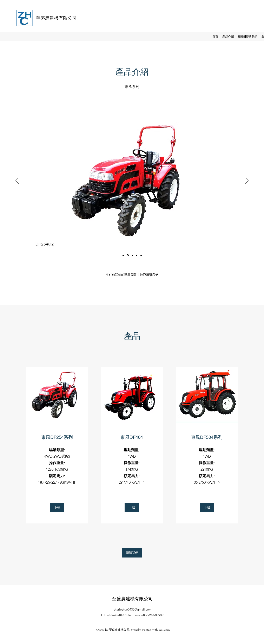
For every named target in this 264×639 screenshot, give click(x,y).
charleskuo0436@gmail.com (132, 609)
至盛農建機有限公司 (56, 18)
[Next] (247, 181)
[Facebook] (245, 36)
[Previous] (17, 181)
